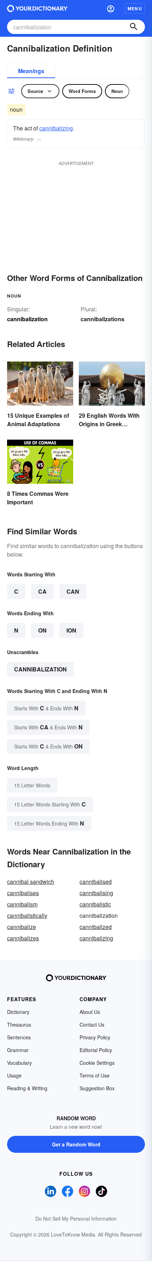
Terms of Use (95, 1075)
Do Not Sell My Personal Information (76, 1218)
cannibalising (96, 893)
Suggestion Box (97, 1088)
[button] (110, 8)
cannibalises (23, 893)
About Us (90, 1011)
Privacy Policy (95, 1037)
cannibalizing (56, 128)
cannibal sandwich (30, 881)
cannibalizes (23, 938)
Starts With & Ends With (46, 708)
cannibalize (21, 927)
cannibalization (40, 669)
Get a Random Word (76, 1144)
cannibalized (96, 927)
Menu (135, 8)
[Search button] (133, 26)
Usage (14, 1075)
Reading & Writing (27, 1088)
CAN (72, 591)
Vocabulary (19, 1062)
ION (71, 630)
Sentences (19, 1037)
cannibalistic (95, 904)
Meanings (31, 71)
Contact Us (92, 1024)
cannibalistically (27, 915)
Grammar (18, 1049)
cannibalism (22, 904)
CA (42, 591)
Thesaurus (19, 1024)
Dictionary (18, 1011)
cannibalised (96, 881)
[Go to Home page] (37, 8)
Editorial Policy (96, 1049)
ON (42, 630)
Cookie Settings (97, 1062)
